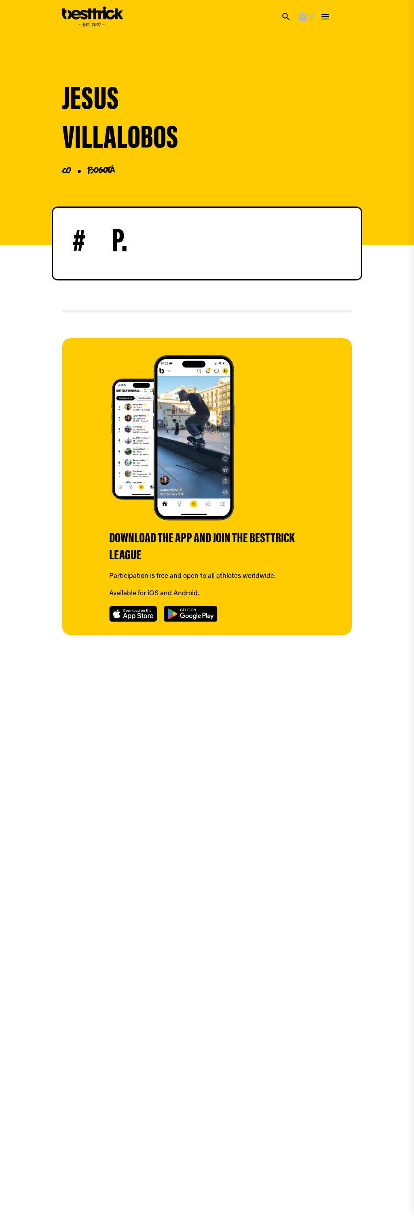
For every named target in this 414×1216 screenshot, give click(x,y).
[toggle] (325, 17)
